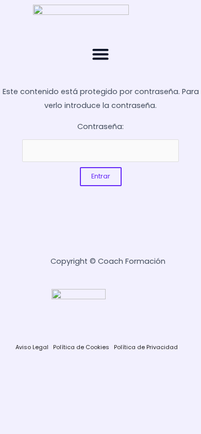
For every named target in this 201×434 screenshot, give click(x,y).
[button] (101, 54)
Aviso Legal (31, 347)
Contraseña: (100, 126)
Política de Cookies (81, 347)
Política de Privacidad (146, 347)
